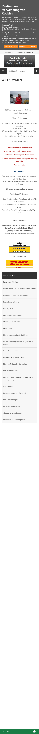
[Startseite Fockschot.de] (19, 61)
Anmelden (30, 52)
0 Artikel (6, 731)
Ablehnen (22, 46)
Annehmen (32, 46)
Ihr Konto (19, 52)
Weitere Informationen (11, 46)
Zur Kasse (8, 52)
